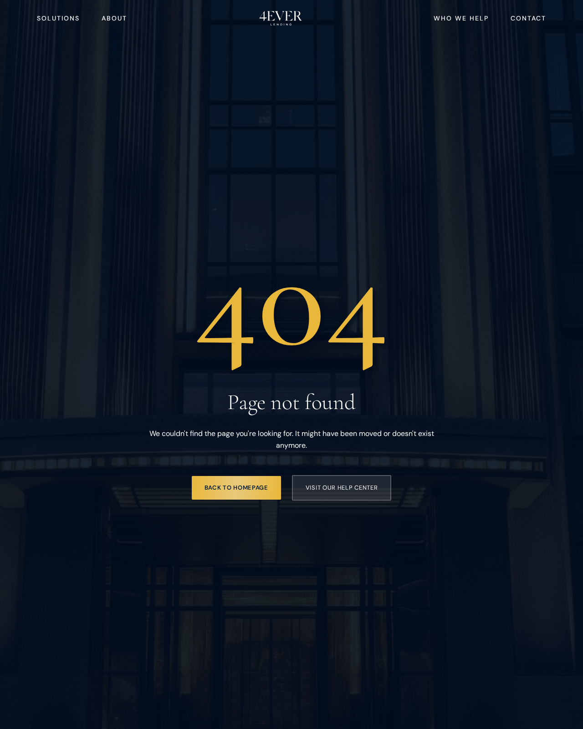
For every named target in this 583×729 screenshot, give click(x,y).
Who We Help (461, 18)
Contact (528, 18)
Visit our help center (342, 487)
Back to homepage (236, 487)
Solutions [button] (58, 18)
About (114, 18)
